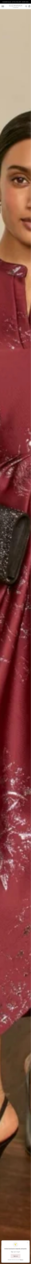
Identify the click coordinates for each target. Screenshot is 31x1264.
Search (15, 1088)
